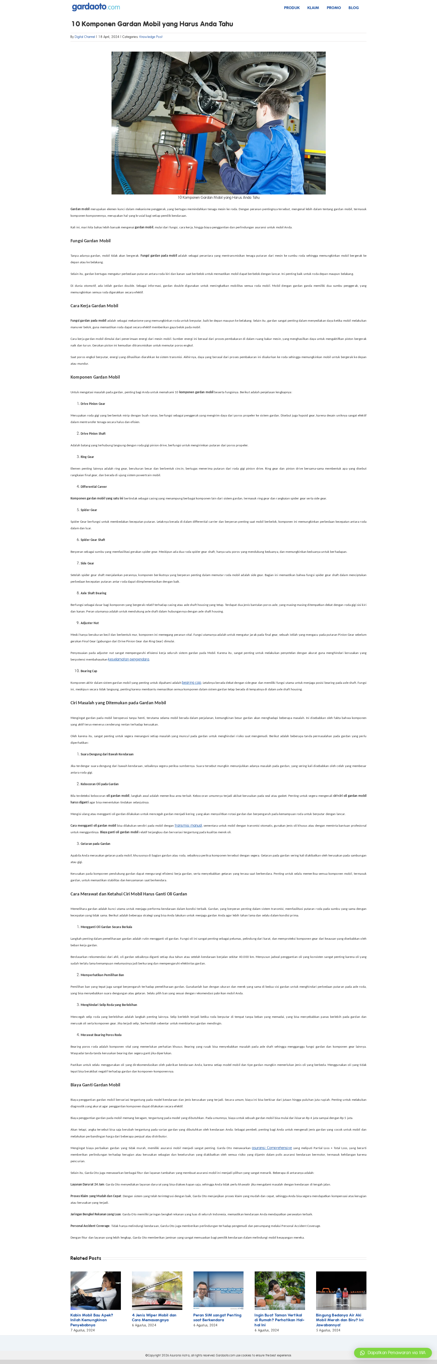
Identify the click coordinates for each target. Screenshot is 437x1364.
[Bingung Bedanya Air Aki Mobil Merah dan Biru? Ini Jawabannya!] (341, 1273)
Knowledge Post (151, 37)
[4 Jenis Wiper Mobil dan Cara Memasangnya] (157, 1273)
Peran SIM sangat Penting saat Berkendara (217, 1318)
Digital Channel (85, 37)
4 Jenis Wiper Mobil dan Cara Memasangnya (154, 1318)
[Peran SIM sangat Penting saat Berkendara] (218, 1273)
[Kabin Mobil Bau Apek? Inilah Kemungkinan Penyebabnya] (96, 1273)
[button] (393, 1353)
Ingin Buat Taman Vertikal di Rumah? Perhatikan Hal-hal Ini (279, 1320)
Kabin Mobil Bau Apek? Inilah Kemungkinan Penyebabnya (92, 1320)
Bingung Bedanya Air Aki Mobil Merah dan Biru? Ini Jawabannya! (340, 1320)
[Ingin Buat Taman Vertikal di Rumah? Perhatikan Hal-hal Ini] (280, 1273)
